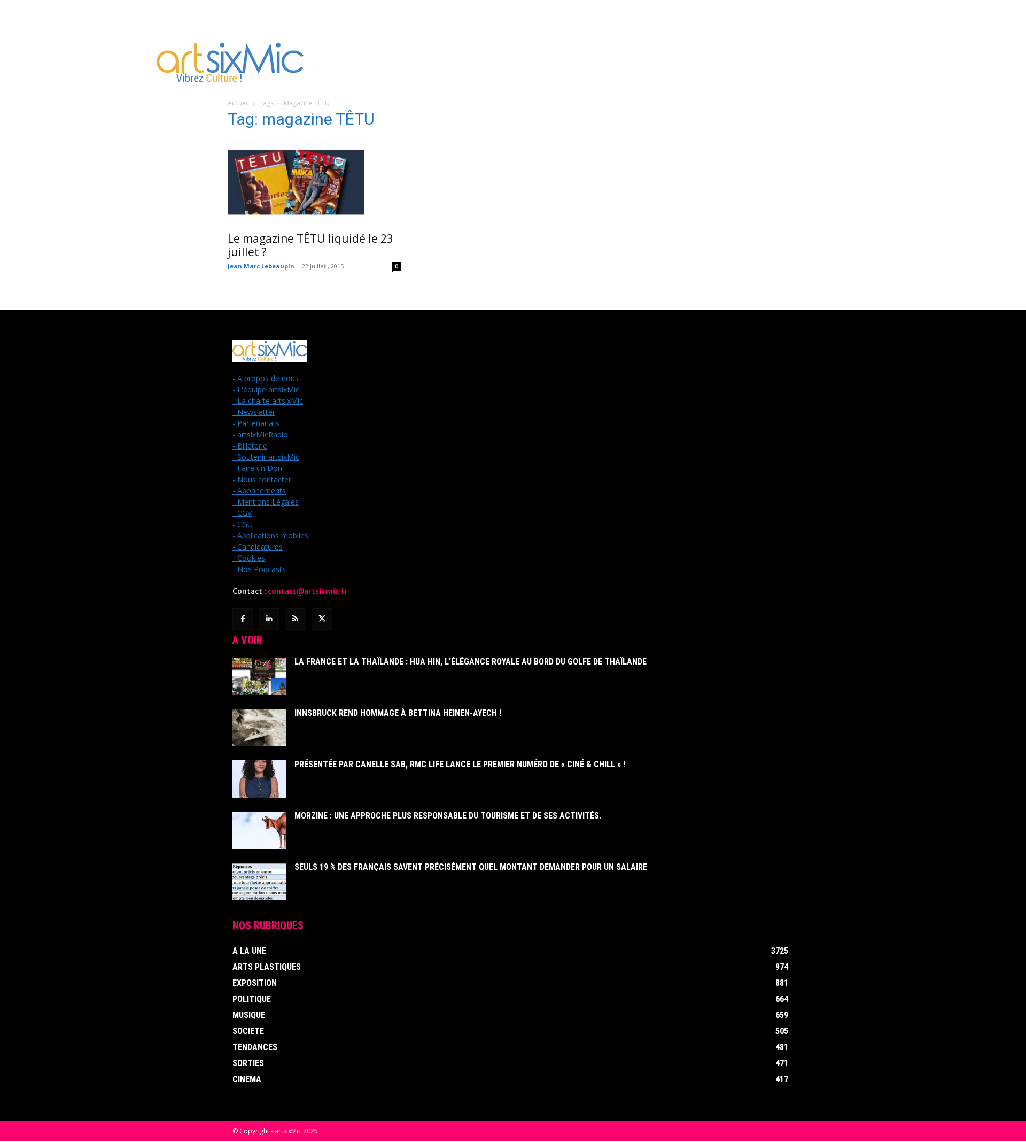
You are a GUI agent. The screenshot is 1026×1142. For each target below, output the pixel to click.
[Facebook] (242, 618)
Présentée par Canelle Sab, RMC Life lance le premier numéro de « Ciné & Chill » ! (459, 764)
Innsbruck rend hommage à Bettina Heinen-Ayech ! (397, 713)
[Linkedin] (269, 618)
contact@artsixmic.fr (308, 591)
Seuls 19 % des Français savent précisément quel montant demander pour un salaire (470, 867)
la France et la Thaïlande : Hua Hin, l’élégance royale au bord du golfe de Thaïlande (470, 662)
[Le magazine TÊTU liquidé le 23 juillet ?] (314, 182)
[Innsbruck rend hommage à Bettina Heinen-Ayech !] (259, 727)
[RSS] (295, 618)
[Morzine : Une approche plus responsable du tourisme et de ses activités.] (259, 830)
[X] (322, 618)
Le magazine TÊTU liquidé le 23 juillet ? (310, 245)
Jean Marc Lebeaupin (261, 266)
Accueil (238, 102)
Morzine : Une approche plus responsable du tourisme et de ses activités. (447, 816)
